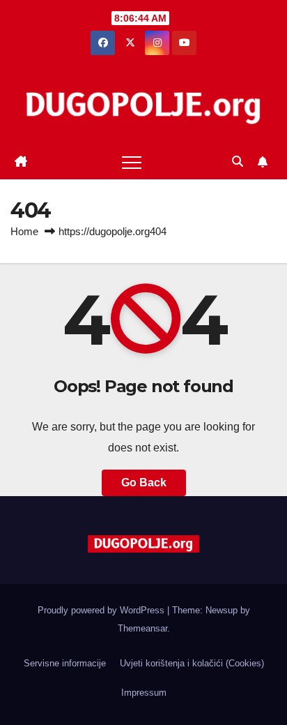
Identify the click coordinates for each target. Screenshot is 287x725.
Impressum (143, 692)
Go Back (143, 482)
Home (24, 231)
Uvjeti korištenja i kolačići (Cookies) (192, 663)
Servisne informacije (65, 663)
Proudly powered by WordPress (102, 610)
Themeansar (142, 628)
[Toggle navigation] (131, 162)
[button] (237, 161)
